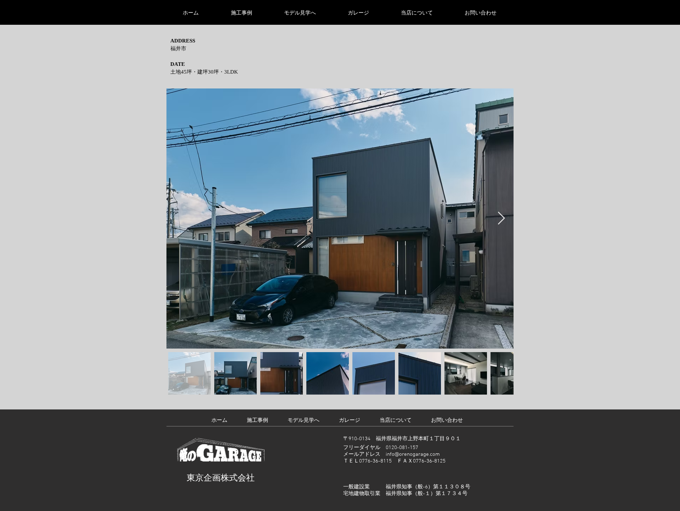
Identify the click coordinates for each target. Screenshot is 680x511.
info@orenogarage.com (413, 454)
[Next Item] (501, 218)
